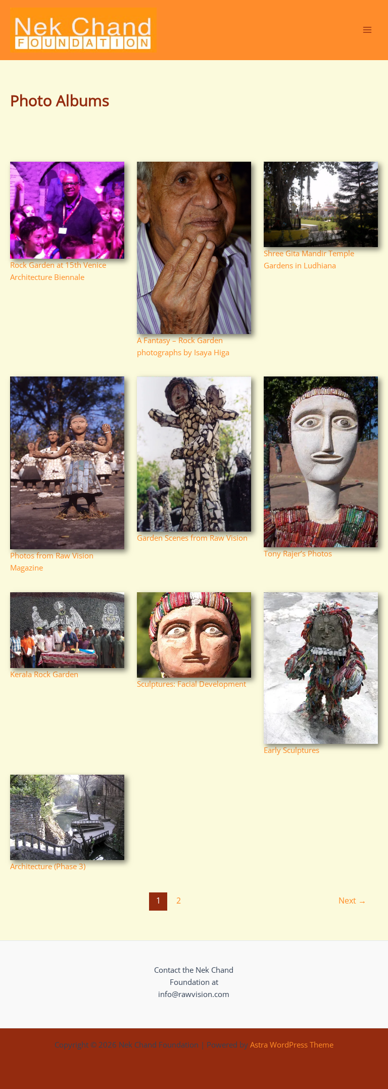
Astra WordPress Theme (291, 1044)
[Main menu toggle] (367, 29)
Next (352, 900)
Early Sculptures (291, 750)
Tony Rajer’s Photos (298, 553)
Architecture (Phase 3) (47, 866)
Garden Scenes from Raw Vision (192, 538)
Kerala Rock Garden (44, 674)
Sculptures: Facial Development (191, 684)
